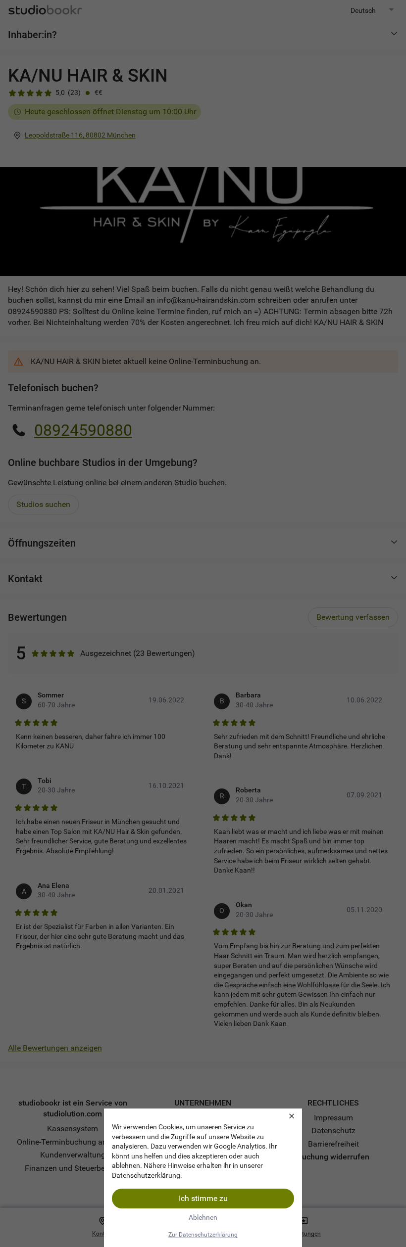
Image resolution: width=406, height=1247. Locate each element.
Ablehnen (203, 1217)
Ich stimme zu (203, 1198)
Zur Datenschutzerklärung (203, 1234)
